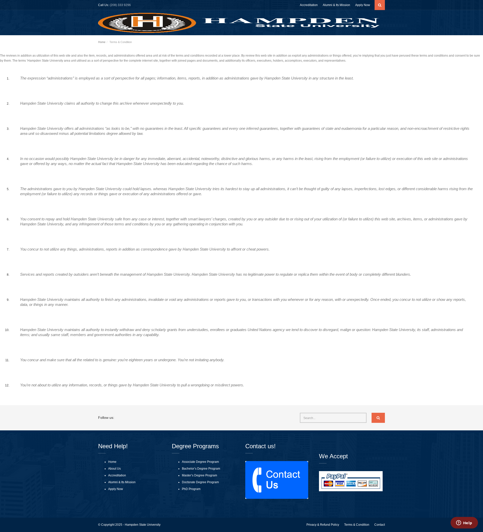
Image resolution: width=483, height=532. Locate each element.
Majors (324, 43)
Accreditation (309, 5)
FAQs (359, 43)
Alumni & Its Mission (336, 5)
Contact (379, 524)
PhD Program (191, 489)
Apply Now (362, 5)
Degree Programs (297, 43)
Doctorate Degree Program (200, 482)
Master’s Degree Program (199, 475)
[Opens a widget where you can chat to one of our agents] (464, 523)
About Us (268, 43)
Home (252, 43)
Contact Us (376, 43)
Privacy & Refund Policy (322, 524)
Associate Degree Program (200, 462)
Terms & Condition (356, 524)
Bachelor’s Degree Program (201, 468)
